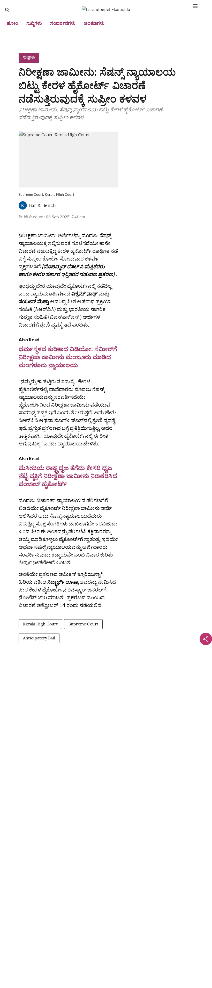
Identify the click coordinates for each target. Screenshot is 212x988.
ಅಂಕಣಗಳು (94, 23)
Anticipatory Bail (39, 637)
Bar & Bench (42, 205)
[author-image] (23, 205)
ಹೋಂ (12, 23)
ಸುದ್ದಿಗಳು (34, 23)
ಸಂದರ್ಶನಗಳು (62, 23)
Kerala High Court (40, 623)
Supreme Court (83, 623)
